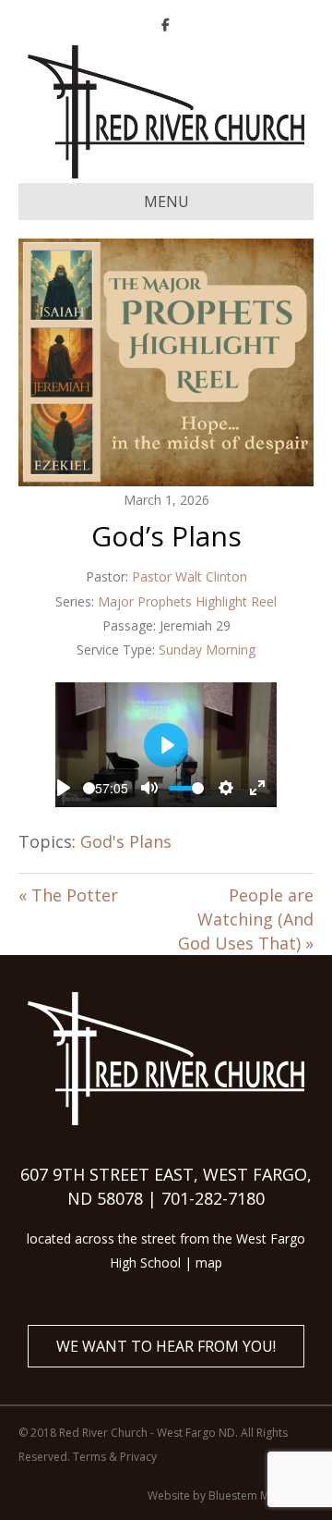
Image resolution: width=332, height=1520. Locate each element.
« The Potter (68, 895)
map (209, 1262)
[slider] (89, 788)
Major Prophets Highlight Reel (187, 601)
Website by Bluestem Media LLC (231, 1495)
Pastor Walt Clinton (189, 576)
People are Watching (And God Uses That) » (246, 919)
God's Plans (126, 841)
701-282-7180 (213, 1198)
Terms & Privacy (115, 1457)
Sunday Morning (207, 649)
